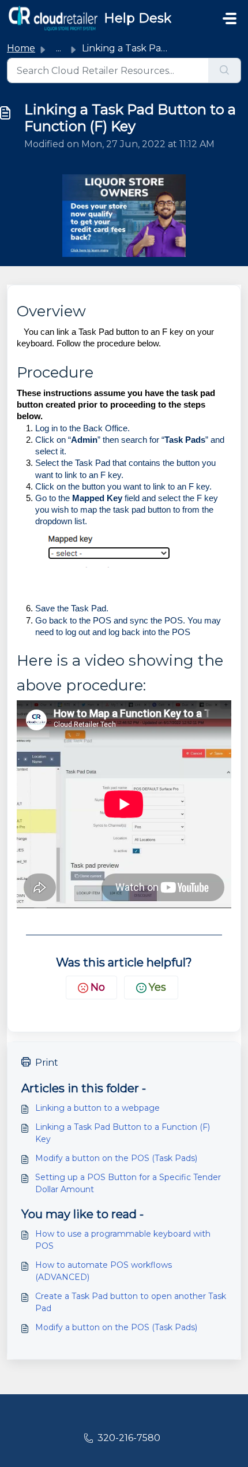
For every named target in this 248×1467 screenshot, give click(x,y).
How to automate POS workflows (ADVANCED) (103, 1271)
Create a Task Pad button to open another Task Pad (130, 1302)
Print (46, 1062)
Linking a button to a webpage (97, 1108)
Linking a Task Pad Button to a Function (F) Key (122, 1133)
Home (21, 48)
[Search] (224, 70)
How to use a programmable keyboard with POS (123, 1240)
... (58, 48)
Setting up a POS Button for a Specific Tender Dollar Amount (128, 1183)
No (98, 987)
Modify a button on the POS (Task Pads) (116, 1158)
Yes (157, 987)
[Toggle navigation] (229, 18)
